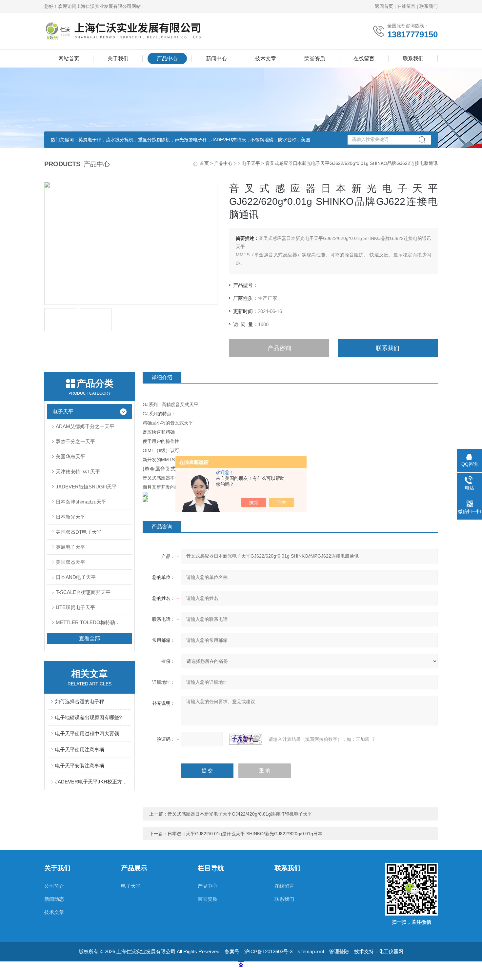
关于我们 (118, 58)
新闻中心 (216, 58)
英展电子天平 (70, 547)
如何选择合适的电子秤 (79, 701)
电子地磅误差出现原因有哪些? (88, 717)
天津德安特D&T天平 (78, 471)
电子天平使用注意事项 (79, 749)
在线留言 (406, 6)
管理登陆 (339, 951)
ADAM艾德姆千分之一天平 (85, 426)
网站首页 (68, 58)
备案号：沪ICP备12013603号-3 (258, 951)
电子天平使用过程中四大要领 (87, 733)
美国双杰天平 (70, 562)
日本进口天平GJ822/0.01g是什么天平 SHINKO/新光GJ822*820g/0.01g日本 (245, 833)
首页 (204, 163)
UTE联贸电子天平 (75, 607)
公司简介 (54, 886)
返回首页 (384, 6)
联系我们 (428, 6)
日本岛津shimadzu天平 (81, 501)
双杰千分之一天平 (75, 441)
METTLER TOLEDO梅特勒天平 (90, 622)
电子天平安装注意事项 (79, 765)
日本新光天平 (70, 517)
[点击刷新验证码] (245, 739)
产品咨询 (279, 348)
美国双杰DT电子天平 (79, 532)
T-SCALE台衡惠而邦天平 (83, 592)
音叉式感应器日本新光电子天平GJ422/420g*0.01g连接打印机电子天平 (240, 814)
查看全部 (89, 638)
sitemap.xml (311, 951)
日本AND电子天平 (76, 577)
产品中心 (167, 58)
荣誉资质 (314, 58)
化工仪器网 (391, 951)
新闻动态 (54, 899)
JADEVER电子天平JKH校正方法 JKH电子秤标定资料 (93, 781)
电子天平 (251, 163)
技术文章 (265, 58)
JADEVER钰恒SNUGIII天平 (86, 486)
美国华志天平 (70, 456)
